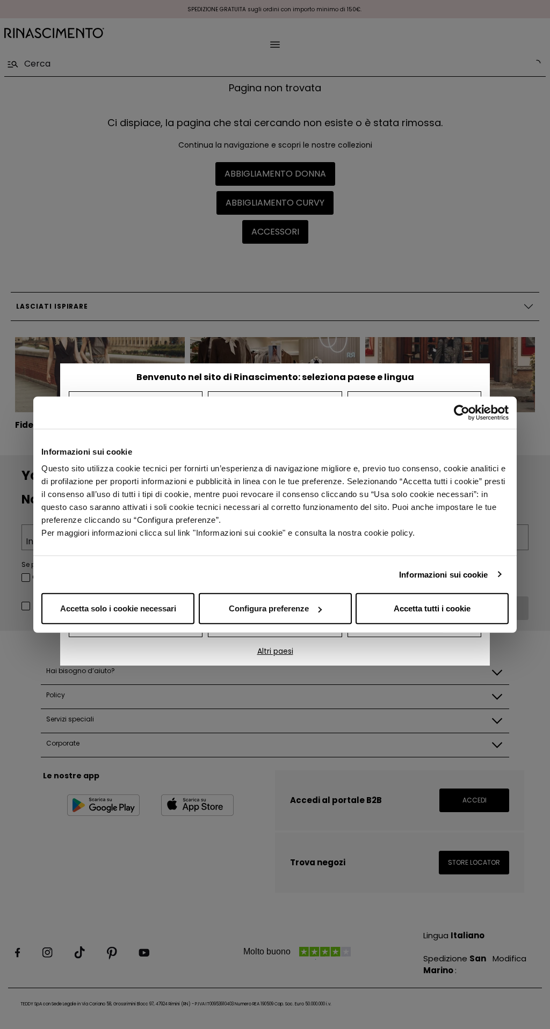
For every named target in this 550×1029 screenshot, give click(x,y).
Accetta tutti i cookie (432, 608)
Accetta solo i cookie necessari (118, 608)
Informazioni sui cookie (443, 574)
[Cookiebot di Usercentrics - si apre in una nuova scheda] (462, 412)
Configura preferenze (269, 608)
